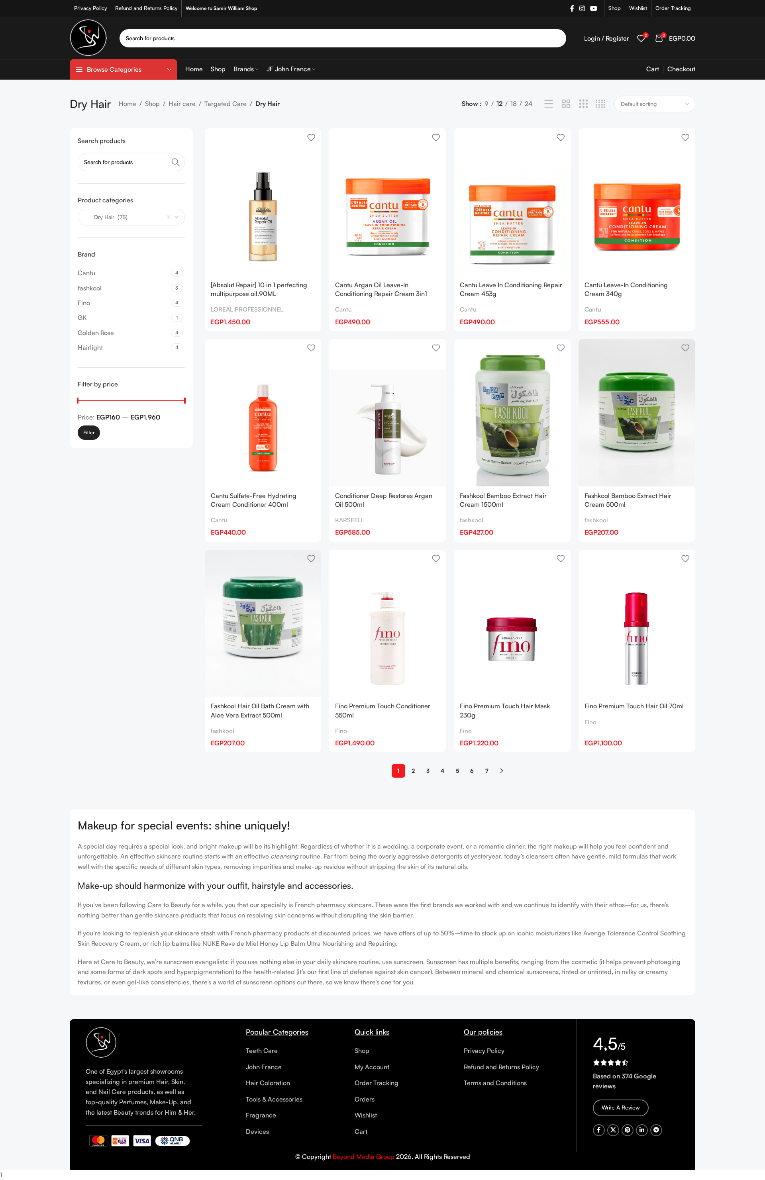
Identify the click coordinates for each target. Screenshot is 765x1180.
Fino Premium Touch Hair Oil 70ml (634, 706)
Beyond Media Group (363, 1156)
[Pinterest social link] (628, 1130)
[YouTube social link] (594, 8)
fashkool (471, 520)
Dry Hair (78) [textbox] (106, 217)
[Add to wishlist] (311, 137)
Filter (88, 432)
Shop (152, 104)
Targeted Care (225, 104)
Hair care (182, 104)
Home (127, 104)
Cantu (343, 309)
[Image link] (101, 1042)
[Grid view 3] (583, 104)
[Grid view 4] (600, 104)
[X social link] (613, 1130)
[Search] (557, 38)
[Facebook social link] (572, 8)
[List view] (549, 104)
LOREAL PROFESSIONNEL (247, 309)
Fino (341, 731)
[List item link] (294, 1051)
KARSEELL (349, 520)
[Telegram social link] (656, 1130)
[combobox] (131, 217)
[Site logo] (89, 37)
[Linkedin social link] (642, 1130)
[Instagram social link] (582, 8)
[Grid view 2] (566, 104)
